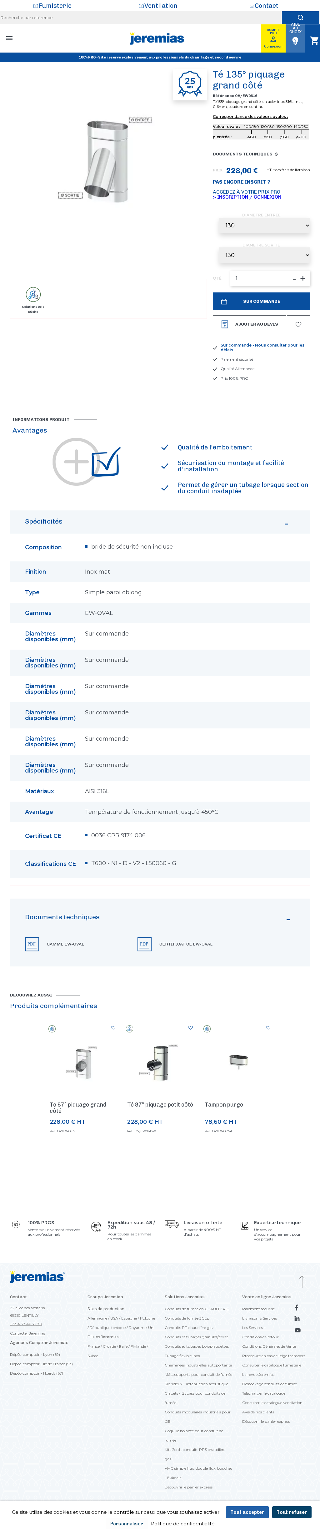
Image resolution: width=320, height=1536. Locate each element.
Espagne (129, 1318)
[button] (160, 932)
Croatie (109, 1346)
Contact (266, 5)
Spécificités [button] (43, 521)
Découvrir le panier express (188, 1487)
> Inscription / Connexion (247, 197)
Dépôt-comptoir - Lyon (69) (35, 1354)
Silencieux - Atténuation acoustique (196, 1383)
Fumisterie (55, 5)
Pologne (147, 1318)
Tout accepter (247, 1512)
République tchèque (108, 1327)
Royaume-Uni (141, 1327)
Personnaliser (126, 1524)
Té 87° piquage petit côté (160, 1104)
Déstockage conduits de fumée (269, 1383)
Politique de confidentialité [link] (183, 1524)
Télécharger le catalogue (263, 1393)
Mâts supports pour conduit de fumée (198, 1374)
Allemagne (97, 1318)
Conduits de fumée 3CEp (187, 1318)
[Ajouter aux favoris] (113, 1028)
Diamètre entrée (261, 215)
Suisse (93, 1355)
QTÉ (217, 278)
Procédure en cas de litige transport (273, 1355)
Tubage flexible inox (182, 1355)
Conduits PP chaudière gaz (189, 1327)
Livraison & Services (259, 1318)
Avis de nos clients (258, 1412)
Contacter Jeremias (27, 1333)
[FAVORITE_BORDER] (298, 324)
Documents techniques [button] (242, 154)
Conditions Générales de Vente (269, 1346)
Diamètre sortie (261, 245)
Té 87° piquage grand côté (78, 1107)
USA (114, 1318)
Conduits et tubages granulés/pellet (196, 1337)
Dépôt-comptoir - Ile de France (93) (41, 1363)
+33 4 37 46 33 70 (26, 1323)
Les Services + (254, 1327)
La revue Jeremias (258, 1374)
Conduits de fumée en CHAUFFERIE (197, 1308)
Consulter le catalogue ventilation (272, 1402)
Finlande (138, 1346)
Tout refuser (292, 1512)
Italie (123, 1346)
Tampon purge (224, 1104)
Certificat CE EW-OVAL (185, 944)
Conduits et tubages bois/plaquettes (197, 1346)
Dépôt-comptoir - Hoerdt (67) (36, 1373)
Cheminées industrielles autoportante (198, 1365)
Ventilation (161, 5)
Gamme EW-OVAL (65, 944)
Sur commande (261, 301)
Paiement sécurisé (258, 1308)
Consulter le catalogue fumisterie (271, 1365)
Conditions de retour (260, 1337)
